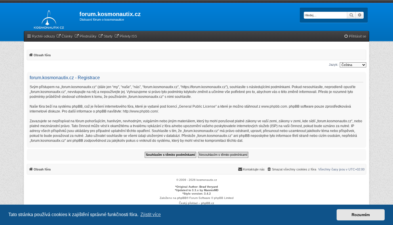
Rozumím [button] (361, 214)
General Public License (197, 106)
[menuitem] (64, 36)
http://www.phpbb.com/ (140, 111)
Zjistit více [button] (150, 214)
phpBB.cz (207, 203)
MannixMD (211, 190)
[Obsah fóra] (47, 18)
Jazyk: (333, 64)
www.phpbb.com (274, 106)
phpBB (181, 197)
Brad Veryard (208, 186)
